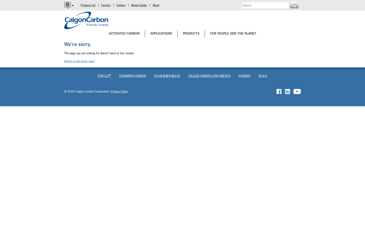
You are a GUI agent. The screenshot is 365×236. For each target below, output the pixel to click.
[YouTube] (297, 91)
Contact (120, 5)
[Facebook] (279, 91)
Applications (161, 33)
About (156, 5)
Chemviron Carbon (132, 76)
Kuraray (244, 76)
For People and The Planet (233, 33)
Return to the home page (79, 61)
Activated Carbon (124, 33)
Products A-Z (88, 5)
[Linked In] (288, 91)
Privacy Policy (119, 91)
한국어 (263, 76)
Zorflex (104, 76)
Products (191, 33)
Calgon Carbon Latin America (209, 76)
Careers (106, 5)
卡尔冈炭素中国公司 (167, 76)
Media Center (139, 5)
